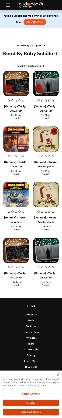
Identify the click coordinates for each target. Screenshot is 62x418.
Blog (31, 344)
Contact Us (31, 349)
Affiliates (31, 338)
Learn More (31, 361)
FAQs (31, 320)
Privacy (31, 355)
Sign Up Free (35, 22)
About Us (31, 314)
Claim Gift (31, 367)
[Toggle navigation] (8, 5)
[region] (31, 394)
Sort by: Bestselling (29, 66)
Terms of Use (31, 332)
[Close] (58, 374)
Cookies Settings (31, 393)
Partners (31, 326)
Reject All (31, 403)
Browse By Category (29, 45)
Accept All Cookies (31, 412)
